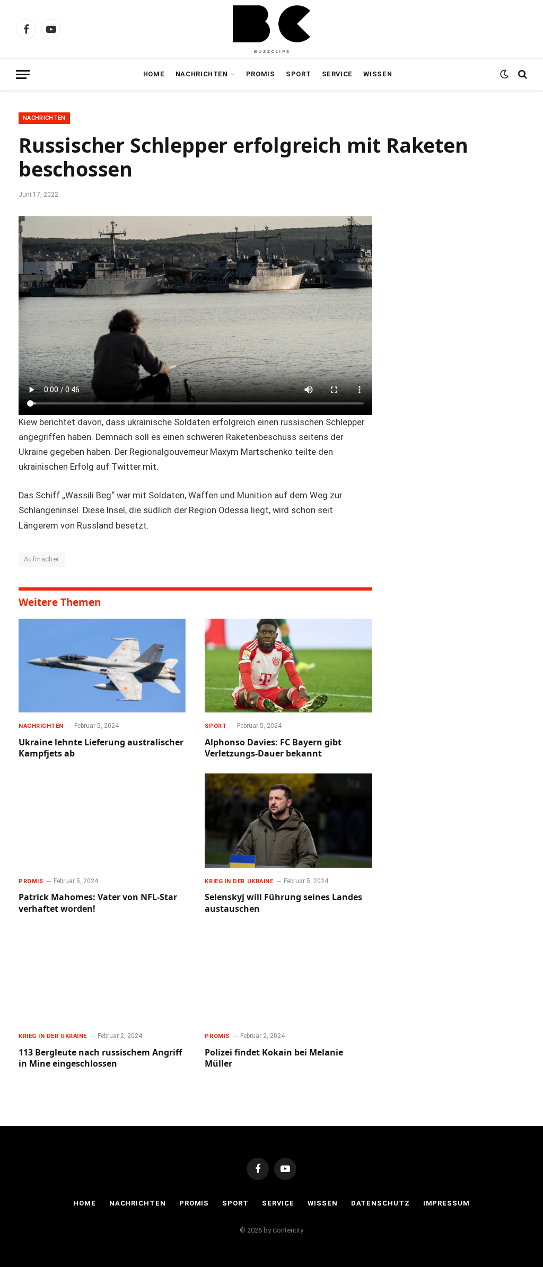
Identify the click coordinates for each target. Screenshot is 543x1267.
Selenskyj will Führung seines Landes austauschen (283, 903)
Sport (298, 74)
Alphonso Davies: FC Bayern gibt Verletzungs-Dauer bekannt (273, 748)
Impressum (446, 1203)
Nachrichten (202, 74)
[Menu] (23, 74)
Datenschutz (380, 1203)
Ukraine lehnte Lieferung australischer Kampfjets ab (101, 748)
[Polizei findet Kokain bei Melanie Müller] (288, 976)
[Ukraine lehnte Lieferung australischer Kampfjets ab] (102, 665)
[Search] (521, 74)
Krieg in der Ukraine (239, 881)
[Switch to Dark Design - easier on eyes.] (504, 74)
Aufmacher (41, 559)
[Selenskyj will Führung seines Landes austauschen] (288, 820)
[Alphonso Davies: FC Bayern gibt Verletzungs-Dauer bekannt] (288, 665)
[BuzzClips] (271, 29)
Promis (260, 74)
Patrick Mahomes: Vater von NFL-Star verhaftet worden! (98, 903)
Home (154, 74)
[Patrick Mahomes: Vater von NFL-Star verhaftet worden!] (102, 820)
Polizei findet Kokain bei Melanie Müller (274, 1058)
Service (337, 74)
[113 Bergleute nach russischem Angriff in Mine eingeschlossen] (102, 976)
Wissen (377, 74)
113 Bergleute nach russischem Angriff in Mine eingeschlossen (100, 1058)
